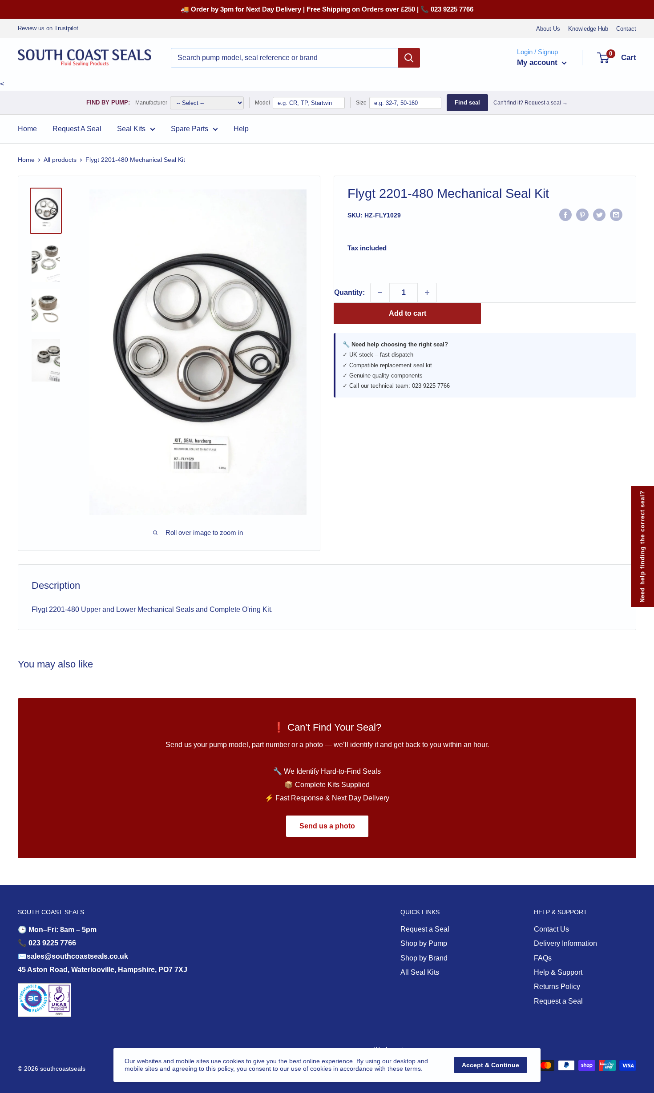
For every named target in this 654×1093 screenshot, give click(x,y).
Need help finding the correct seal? (642, 546)
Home (27, 129)
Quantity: (349, 292)
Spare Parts (189, 129)
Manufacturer (151, 103)
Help (241, 129)
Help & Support (558, 972)
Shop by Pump (423, 943)
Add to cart (407, 313)
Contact (626, 28)
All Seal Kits (419, 972)
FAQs (543, 958)
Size (361, 103)
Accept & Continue (490, 1065)
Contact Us (551, 929)
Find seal (467, 102)
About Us (548, 28)
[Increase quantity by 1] (427, 292)
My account (538, 62)
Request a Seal (424, 929)
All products (60, 159)
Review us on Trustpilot (48, 28)
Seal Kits (131, 129)
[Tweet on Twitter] (599, 214)
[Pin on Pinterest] (582, 214)
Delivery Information (565, 943)
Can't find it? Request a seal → (530, 103)
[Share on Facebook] (565, 214)
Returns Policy (557, 986)
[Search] (409, 58)
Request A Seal (76, 129)
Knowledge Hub (588, 28)
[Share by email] (616, 214)
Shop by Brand (424, 958)
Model (262, 103)
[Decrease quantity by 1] (380, 292)
